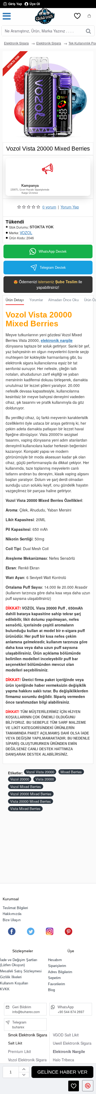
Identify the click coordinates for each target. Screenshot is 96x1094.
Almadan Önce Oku (63, 300)
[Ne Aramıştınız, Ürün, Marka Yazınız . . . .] (88, 31)
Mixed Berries (71, 771)
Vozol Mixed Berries (25, 786)
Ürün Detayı (15, 300)
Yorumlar (36, 300)
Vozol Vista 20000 (40, 771)
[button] (62, 1072)
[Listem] (77, 16)
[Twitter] (31, 931)
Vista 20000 (44, 779)
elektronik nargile (57, 340)
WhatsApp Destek (53, 251)
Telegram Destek (53, 268)
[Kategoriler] (6, 16)
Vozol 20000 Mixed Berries (30, 793)
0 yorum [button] (49, 207)
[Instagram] (50, 931)
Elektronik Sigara (16, 43)
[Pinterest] (68, 931)
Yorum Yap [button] (70, 207)
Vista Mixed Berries (25, 808)
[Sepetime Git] (89, 16)
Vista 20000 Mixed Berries (30, 801)
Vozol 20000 (19, 779)
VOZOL (26, 232)
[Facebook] (12, 931)
